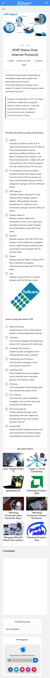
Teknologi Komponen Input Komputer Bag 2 (13, 515)
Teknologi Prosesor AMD (37, 492)
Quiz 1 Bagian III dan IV (13, 470)
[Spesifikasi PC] (13, 482)
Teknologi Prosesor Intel (37, 539)
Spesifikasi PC (13, 490)
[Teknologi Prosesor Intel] (36, 528)
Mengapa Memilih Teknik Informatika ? (13, 539)
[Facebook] (10, 669)
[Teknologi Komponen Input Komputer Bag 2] (13, 504)
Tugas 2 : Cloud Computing (37, 470)
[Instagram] (28, 669)
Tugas (11, 61)
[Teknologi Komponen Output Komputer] (36, 504)
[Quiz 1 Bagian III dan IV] (13, 460)
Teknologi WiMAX (12, 629)
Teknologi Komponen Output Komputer (37, 515)
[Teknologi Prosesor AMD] (36, 482)
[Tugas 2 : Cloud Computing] (36, 460)
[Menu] (3, 2)
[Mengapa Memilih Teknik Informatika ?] (13, 528)
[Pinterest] (34, 669)
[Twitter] (16, 669)
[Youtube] (22, 669)
